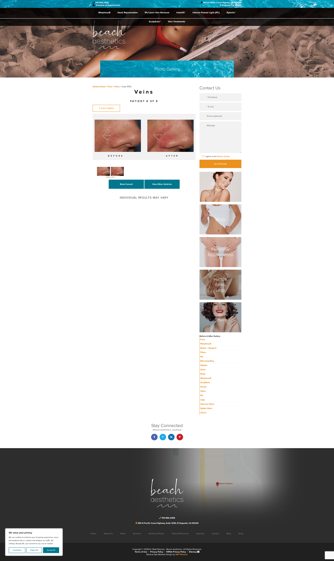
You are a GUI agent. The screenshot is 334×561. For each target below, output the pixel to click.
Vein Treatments (176, 21)
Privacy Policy (156, 552)
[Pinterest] (180, 437)
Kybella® (231, 12)
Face (110, 86)
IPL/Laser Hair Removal (157, 12)
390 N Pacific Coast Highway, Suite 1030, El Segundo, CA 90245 (168, 523)
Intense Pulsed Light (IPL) (206, 12)
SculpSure (205, 382)
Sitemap (193, 552)
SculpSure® (155, 21)
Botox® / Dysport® (208, 348)
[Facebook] (154, 437)
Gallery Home (99, 86)
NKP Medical (181, 554)
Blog (229, 533)
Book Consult (126, 184)
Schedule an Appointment (108, 5)
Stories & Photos (156, 533)
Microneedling (207, 361)
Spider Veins (206, 408)
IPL (201, 356)
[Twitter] (163, 437)
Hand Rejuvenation (127, 12)
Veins (117, 86)
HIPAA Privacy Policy (176, 552)
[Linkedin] (171, 437)
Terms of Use (223, 156)
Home (93, 533)
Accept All (51, 550)
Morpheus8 (104, 12)
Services (137, 533)
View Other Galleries (162, 184)
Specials (200, 533)
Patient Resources (180, 533)
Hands (203, 387)
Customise (17, 550)
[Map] (190, 489)
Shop (240, 533)
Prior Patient (107, 108)
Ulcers (203, 412)
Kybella (203, 365)
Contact (215, 533)
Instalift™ (181, 12)
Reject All (34, 550)
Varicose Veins (207, 404)
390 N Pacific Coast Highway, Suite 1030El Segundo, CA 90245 (222, 4)
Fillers (203, 352)
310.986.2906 (102, 2)
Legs (202, 399)
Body (202, 374)
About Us (108, 533)
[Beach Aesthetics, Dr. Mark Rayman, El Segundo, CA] (109, 34)
